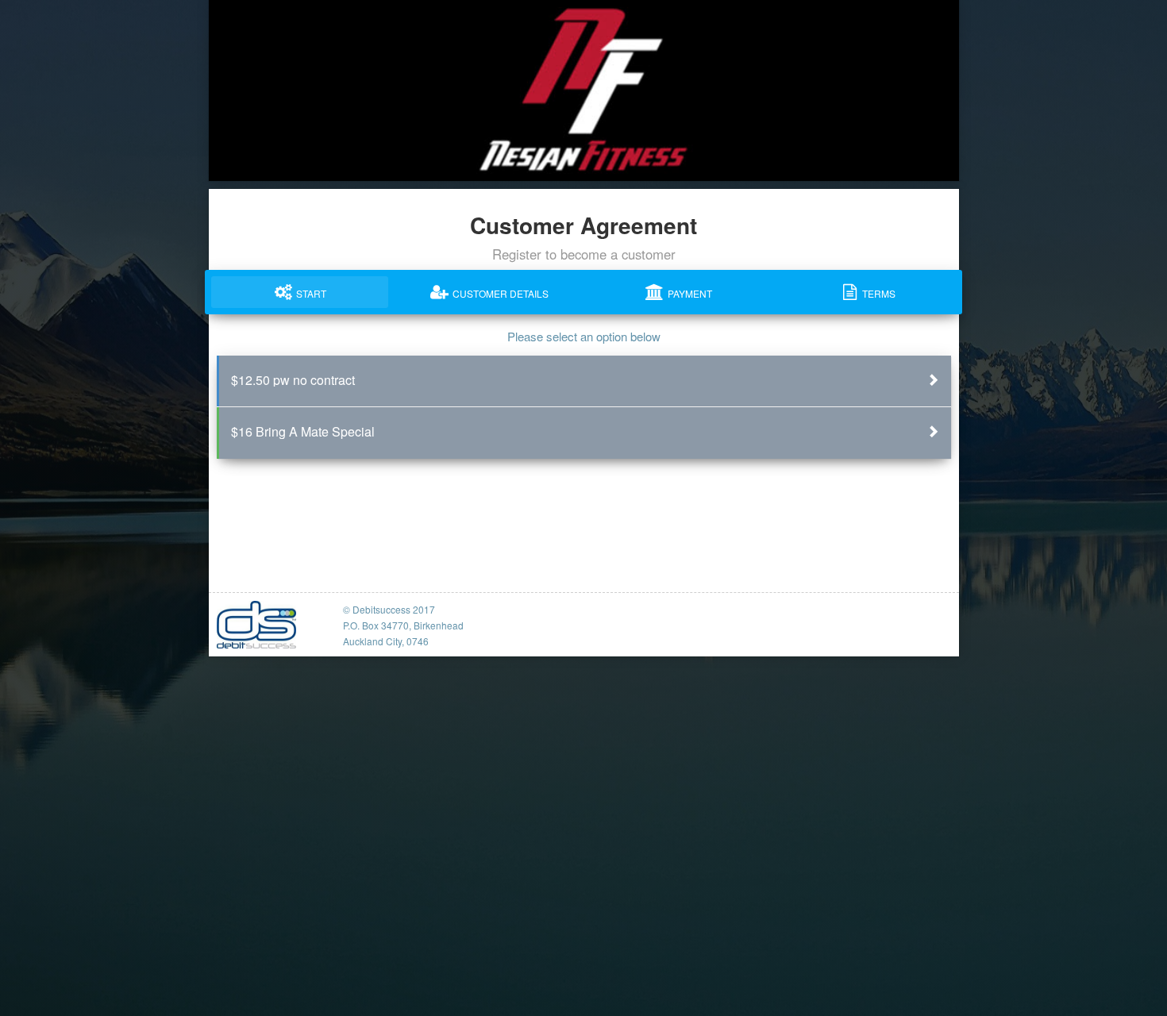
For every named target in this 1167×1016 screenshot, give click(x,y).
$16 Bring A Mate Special (303, 431)
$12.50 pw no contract (293, 380)
